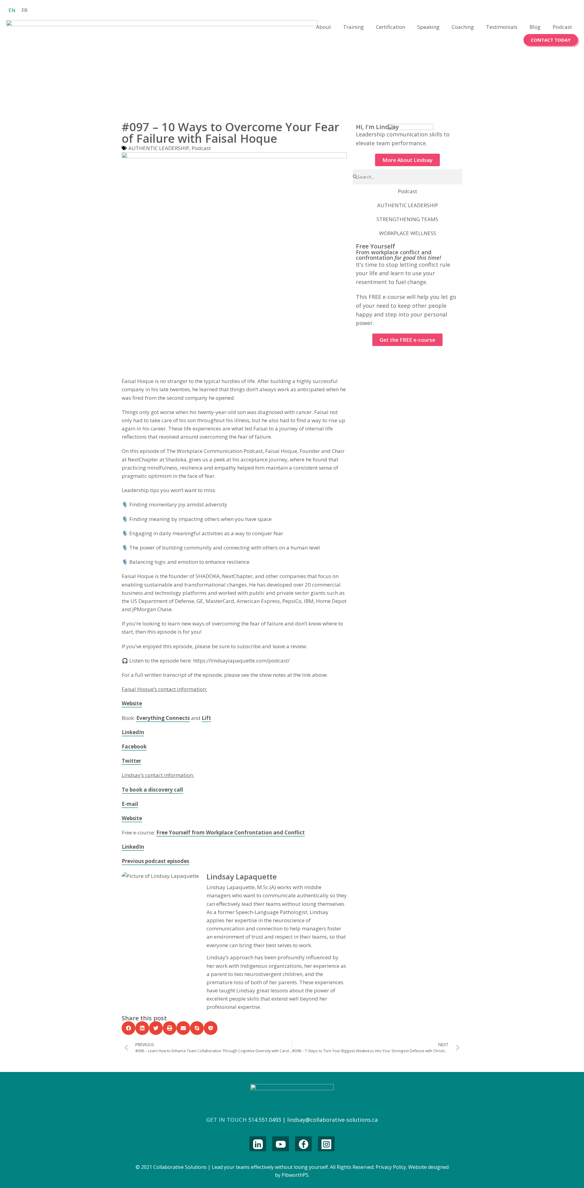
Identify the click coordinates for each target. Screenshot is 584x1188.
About (323, 26)
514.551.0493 (264, 1119)
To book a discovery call (152, 789)
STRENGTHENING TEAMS (407, 219)
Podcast (562, 26)
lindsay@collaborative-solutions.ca (332, 1119)
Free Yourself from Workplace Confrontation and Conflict (230, 832)
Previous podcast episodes (155, 861)
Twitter (131, 760)
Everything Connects (163, 717)
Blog (535, 26)
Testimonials (501, 26)
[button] (128, 1028)
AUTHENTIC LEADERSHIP (158, 148)
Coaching (463, 26)
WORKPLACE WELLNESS (407, 233)
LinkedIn (133, 732)
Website (132, 703)
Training (353, 26)
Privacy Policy (391, 1167)
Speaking (428, 26)
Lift (206, 717)
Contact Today (551, 40)
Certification (390, 26)
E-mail (130, 803)
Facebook (134, 746)
